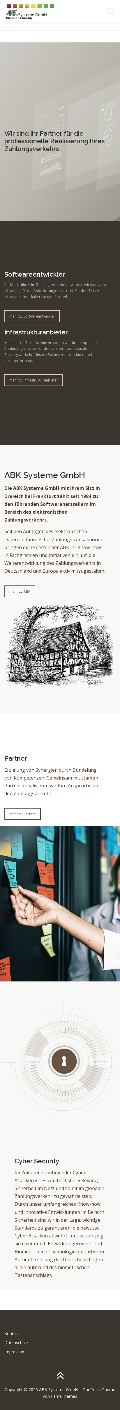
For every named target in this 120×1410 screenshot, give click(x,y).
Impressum (15, 1352)
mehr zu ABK (19, 591)
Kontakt (11, 1333)
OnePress (91, 1389)
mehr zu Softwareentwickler (32, 316)
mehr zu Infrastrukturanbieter (33, 380)
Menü (110, 10)
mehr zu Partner (22, 813)
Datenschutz (16, 1342)
